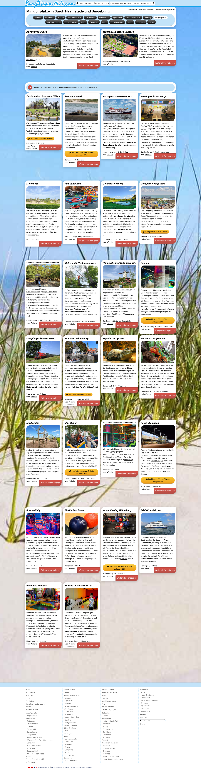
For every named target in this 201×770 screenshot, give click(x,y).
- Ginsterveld (31, 729)
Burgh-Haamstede (83, 41)
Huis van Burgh (78, 38)
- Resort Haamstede (34, 737)
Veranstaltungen (125, 3)
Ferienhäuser (30, 718)
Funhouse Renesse (36, 585)
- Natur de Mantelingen (148, 700)
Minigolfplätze (160, 18)
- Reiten (67, 747)
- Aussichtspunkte (71, 706)
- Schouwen (30, 743)
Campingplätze (31, 716)
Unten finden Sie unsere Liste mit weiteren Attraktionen (54, 87)
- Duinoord (30, 726)
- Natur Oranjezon (147, 695)
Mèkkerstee (32, 423)
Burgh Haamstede (86, 3)
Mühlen (61, 18)
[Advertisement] (94, 75)
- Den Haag (106, 732)
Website (34, 67)
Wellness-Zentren (53, 22)
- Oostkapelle (145, 698)
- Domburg (144, 703)
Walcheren (144, 689)
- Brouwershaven (108, 748)
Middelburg (69, 368)
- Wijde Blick (30, 748)
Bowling (148, 18)
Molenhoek (32, 183)
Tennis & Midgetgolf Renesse (118, 31)
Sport (104, 22)
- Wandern (68, 744)
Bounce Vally (33, 510)
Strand (106, 3)
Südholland (106, 713)
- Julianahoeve (31, 732)
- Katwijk (105, 726)
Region (143, 3)
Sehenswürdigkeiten (71, 695)
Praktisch (136, 3)
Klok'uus (145, 263)
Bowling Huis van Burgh (153, 96)
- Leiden (105, 716)
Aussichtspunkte (74, 18)
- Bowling (67, 720)
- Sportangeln (69, 755)
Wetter (149, 3)
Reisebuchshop (108, 707)
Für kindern (30, 701)
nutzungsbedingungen (44, 767)
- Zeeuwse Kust (32, 751)
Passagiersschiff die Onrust (118, 96)
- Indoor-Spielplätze (71, 717)
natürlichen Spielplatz (34, 300)
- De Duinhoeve (32, 724)
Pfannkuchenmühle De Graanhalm (119, 263)
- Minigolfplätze (70, 723)
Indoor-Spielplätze (133, 18)
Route (104, 696)
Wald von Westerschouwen (49, 311)
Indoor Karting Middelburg (117, 510)
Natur (83, 22)
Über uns (143, 718)
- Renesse (106, 745)
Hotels (28, 756)
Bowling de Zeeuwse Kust (78, 585)
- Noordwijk (106, 724)
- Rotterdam (106, 735)
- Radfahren (68, 742)
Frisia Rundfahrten (151, 510)
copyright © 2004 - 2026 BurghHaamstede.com (78, 767)
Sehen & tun (114, 3)
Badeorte (29, 696)
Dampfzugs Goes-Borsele (40, 338)
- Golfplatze (68, 750)
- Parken (105, 698)
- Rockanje (106, 737)
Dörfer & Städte (71, 22)
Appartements (31, 713)
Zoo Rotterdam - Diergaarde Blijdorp (43, 96)
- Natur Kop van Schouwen (112, 759)
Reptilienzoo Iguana (113, 338)
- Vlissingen (144, 708)
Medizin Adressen (109, 701)
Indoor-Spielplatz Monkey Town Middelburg (119, 422)
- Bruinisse (106, 751)
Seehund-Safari (73, 96)
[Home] (77, 3)
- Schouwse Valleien (33, 745)
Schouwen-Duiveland (110, 743)
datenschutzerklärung (57, 767)
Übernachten (98, 3)
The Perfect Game (74, 510)
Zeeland (92, 221)
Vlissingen (117, 373)
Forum (104, 704)
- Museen (67, 698)
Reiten (130, 22)
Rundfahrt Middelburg (77, 338)
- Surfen (67, 752)
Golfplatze (141, 22)
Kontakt (143, 724)
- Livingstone (31, 735)
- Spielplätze (68, 714)
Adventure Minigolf (36, 31)
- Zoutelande (145, 706)
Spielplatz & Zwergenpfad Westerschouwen (42, 262)
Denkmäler (49, 18)
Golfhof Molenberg (113, 183)
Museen (38, 18)
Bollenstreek (106, 718)
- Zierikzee (106, 754)
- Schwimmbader (70, 739)
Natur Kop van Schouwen (35, 704)
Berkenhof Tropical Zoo (153, 338)
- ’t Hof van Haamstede (35, 754)
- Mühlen (67, 704)
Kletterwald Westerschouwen (80, 263)
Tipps (28, 698)
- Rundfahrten (69, 712)
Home (28, 689)
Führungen (94, 22)
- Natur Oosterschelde (110, 756)
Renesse (93, 623)
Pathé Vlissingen (150, 423)
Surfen (151, 22)
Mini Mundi (71, 423)
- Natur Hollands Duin (110, 721)
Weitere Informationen (88, 65)
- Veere (142, 692)
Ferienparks (76, 623)
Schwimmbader (117, 22)
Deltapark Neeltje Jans (153, 183)
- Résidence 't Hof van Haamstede (39, 740)
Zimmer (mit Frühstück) (35, 759)
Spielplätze (117, 18)
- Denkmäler (68, 701)
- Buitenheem (31, 721)
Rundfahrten (104, 18)
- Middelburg (145, 711)
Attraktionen (90, 18)
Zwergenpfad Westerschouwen (38, 302)
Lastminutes (30, 762)
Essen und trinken (70, 761)
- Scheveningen (108, 729)
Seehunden (68, 758)
